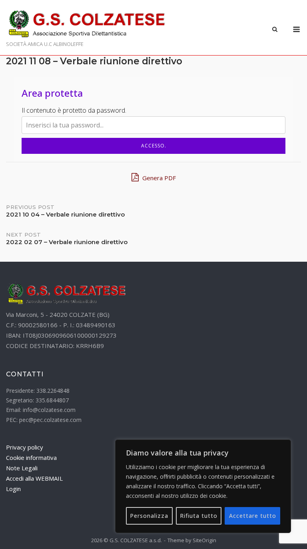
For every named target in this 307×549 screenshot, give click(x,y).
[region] (203, 486)
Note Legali (22, 468)
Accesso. (153, 145)
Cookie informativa (31, 457)
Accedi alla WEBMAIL (34, 478)
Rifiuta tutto (198, 515)
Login (13, 489)
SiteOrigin (204, 540)
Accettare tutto (252, 515)
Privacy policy (24, 447)
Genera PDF (158, 178)
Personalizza (149, 515)
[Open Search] (274, 30)
